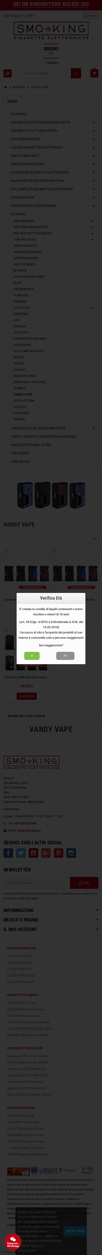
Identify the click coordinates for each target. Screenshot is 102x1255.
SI (32, 655)
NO (65, 655)
